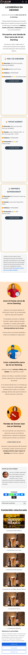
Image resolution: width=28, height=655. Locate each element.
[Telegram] (16, 494)
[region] (14, 642)
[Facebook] (6, 494)
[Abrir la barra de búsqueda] (23, 1)
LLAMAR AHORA (14, 81)
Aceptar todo (14, 644)
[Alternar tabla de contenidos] (23, 503)
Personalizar (14, 648)
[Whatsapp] (11, 494)
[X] (14, 497)
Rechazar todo (14, 652)
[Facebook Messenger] (21, 494)
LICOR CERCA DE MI (14, 442)
